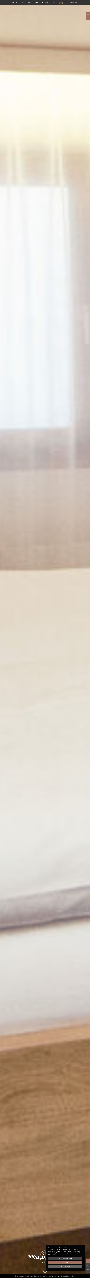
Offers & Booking (71, 2)
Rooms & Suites (26, 2)
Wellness (44, 2)
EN (88, 18)
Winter (52, 2)
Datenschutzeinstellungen (65, 1258)
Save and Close (65, 1266)
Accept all (65, 1262)
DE (88, 14)
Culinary (36, 2)
